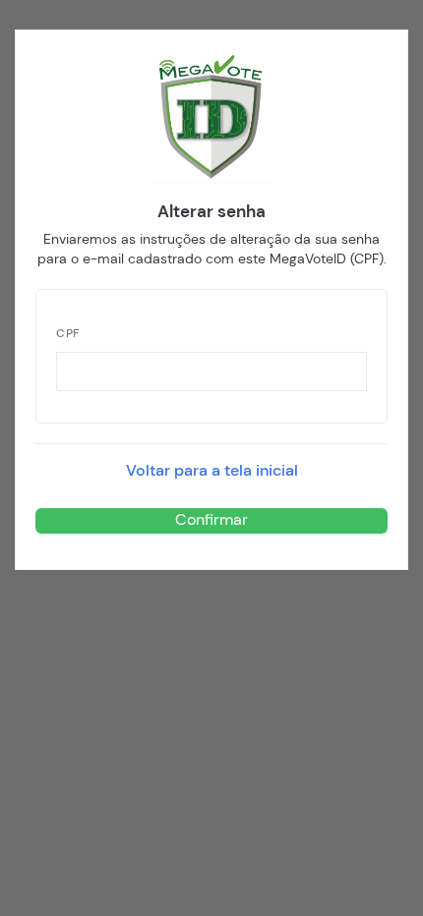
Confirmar (211, 520)
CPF (68, 333)
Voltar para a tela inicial (212, 471)
